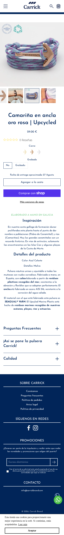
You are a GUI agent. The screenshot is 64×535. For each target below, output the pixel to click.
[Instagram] (35, 427)
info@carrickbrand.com (32, 491)
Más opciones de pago (32, 202)
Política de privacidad (32, 409)
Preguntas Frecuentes (22, 328)
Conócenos (32, 391)
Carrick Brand (36, 511)
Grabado (32, 159)
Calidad (10, 358)
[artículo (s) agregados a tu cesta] (58, 6)
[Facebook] (28, 427)
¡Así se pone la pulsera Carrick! (22, 343)
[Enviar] (54, 462)
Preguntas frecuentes (32, 395)
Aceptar (32, 530)
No (8, 165)
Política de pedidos (32, 400)
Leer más (22, 524)
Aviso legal (32, 404)
